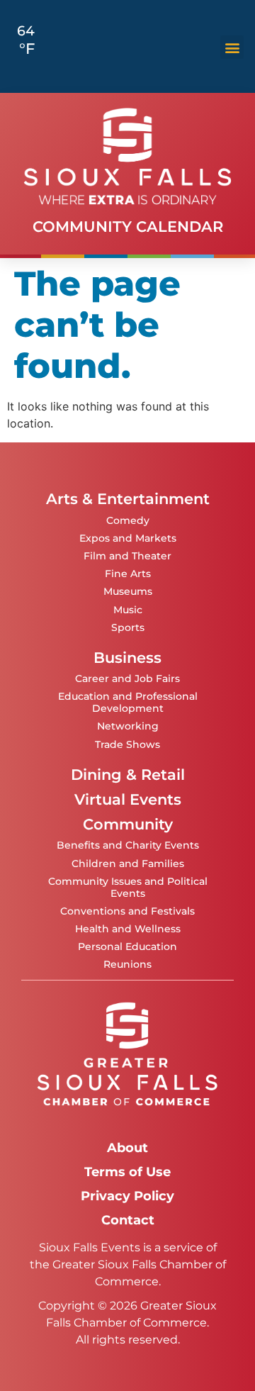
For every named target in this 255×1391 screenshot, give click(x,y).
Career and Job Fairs (127, 678)
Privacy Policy (127, 1196)
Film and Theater (127, 555)
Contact (127, 1220)
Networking (128, 726)
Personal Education (127, 946)
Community (128, 824)
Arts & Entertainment (128, 499)
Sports (127, 627)
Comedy (127, 520)
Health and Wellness (128, 928)
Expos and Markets (127, 538)
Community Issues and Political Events (128, 887)
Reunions (127, 964)
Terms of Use (127, 1171)
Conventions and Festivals (127, 911)
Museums (127, 591)
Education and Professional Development (128, 702)
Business (128, 657)
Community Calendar (128, 226)
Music (127, 609)
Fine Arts (128, 573)
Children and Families (128, 863)
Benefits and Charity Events (128, 845)
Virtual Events (127, 799)
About (127, 1147)
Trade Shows (127, 744)
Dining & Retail (128, 774)
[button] (232, 47)
